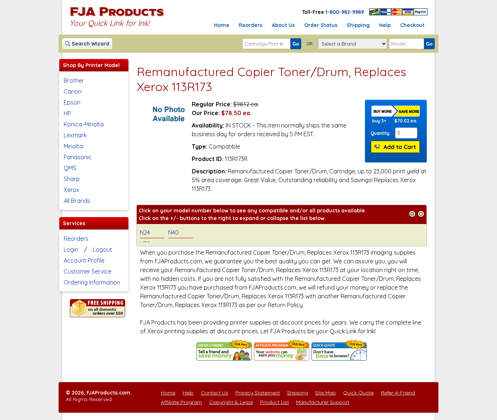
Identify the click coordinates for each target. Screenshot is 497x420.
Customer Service (87, 271)
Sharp (72, 178)
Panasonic (78, 157)
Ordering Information (92, 282)
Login (71, 249)
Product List (274, 402)
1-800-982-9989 (345, 12)
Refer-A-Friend (398, 392)
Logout (102, 249)
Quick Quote (358, 392)
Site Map (325, 392)
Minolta (73, 146)
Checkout (412, 25)
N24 (145, 232)
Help (385, 25)
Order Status (320, 25)
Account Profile (84, 260)
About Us (283, 25)
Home (221, 25)
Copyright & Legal (231, 402)
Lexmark (75, 135)
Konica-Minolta (84, 124)
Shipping (358, 25)
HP (67, 113)
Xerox (71, 189)
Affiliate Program (181, 402)
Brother (74, 80)
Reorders (250, 25)
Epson (72, 102)
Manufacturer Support (322, 402)
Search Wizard (89, 43)
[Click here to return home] (116, 16)
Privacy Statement (257, 392)
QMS (70, 168)
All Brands (77, 200)
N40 (173, 232)
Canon (72, 91)
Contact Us (214, 392)
